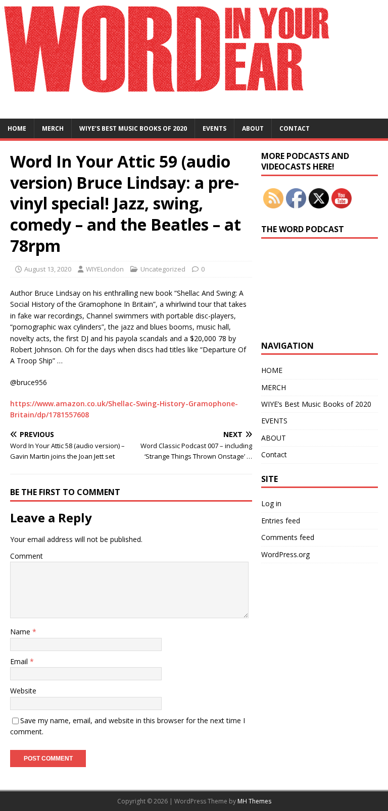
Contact (294, 128)
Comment (26, 556)
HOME (17, 128)
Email (20, 661)
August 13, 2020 (47, 269)
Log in (271, 503)
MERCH (53, 128)
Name (21, 631)
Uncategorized (162, 269)
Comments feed (287, 537)
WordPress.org (285, 554)
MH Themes (254, 801)
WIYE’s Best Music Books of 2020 (133, 128)
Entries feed (280, 520)
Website (23, 690)
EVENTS (214, 128)
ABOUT (253, 128)
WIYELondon (105, 269)
